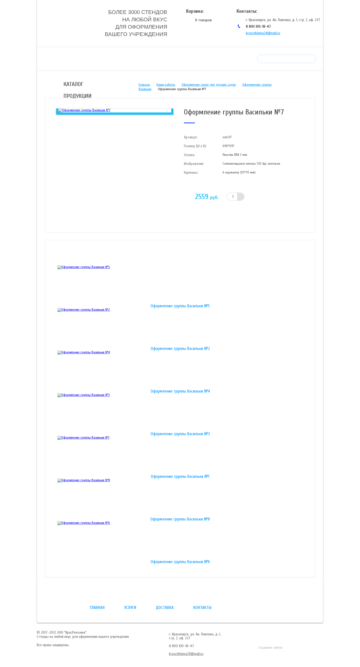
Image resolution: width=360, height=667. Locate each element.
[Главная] (74, 22)
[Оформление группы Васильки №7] (84, 110)
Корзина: (195, 11)
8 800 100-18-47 (258, 26)
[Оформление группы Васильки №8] (180, 498)
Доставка (150, 59)
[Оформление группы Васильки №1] (180, 455)
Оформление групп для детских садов (209, 85)
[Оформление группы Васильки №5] (180, 284)
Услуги (123, 59)
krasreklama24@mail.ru (263, 33)
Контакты (181, 59)
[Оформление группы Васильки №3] (180, 412)
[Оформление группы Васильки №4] (180, 370)
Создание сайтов (270, 647)
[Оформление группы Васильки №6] (180, 540)
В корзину (274, 196)
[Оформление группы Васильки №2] (180, 327)
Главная (97, 59)
